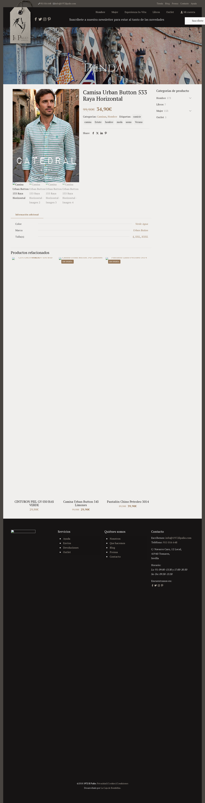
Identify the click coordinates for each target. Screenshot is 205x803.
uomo (128, 122)
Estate (98, 122)
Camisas (101, 116)
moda (119, 122)
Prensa (175, 3)
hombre (109, 122)
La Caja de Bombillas (110, 788)
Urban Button (140, 230)
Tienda (160, 3)
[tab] (27, 214)
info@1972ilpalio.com (65, 3)
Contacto (184, 3)
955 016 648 (45, 3)
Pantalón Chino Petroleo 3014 (128, 502)
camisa (87, 122)
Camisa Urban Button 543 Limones (81, 503)
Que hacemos (117, 543)
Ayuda (194, 3)
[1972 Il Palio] (22, 23)
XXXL (144, 236)
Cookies (111, 783)
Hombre (112, 116)
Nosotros (115, 538)
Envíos (67, 543)
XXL (137, 236)
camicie (137, 116)
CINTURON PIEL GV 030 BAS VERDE (34, 503)
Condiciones (122, 783)
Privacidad (102, 783)
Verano (139, 122)
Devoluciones (70, 547)
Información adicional (27, 214)
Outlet (67, 552)
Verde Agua (141, 224)
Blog (167, 3)
